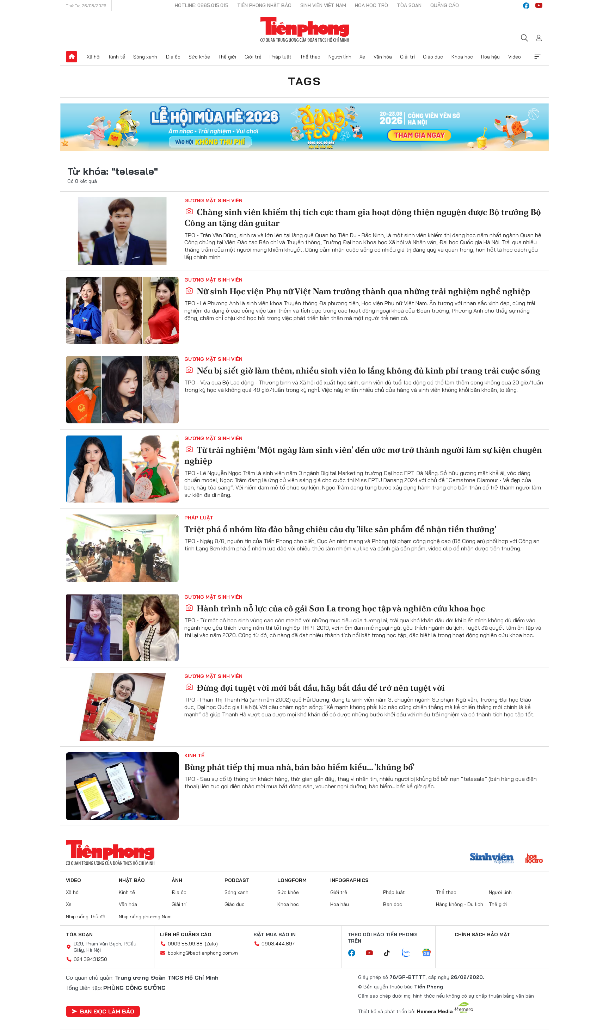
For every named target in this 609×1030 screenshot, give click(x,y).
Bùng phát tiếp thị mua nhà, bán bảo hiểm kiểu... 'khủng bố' (299, 766)
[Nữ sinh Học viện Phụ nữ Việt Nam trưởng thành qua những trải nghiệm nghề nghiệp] (122, 310)
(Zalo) (211, 943)
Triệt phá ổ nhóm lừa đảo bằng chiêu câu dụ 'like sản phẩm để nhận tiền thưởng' (340, 529)
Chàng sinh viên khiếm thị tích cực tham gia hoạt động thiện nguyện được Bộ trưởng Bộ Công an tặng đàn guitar (362, 217)
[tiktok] (390, 953)
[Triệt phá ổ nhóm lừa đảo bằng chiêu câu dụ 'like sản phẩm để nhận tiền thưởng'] (122, 548)
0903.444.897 (278, 943)
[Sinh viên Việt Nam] (492, 859)
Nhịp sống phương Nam (145, 916)
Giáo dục (433, 57)
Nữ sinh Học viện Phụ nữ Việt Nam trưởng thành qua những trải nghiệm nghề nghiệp (362, 291)
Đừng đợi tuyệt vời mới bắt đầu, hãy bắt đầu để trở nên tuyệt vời (320, 687)
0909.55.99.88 (185, 943)
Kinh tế (117, 57)
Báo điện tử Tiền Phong (304, 29)
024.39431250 (90, 959)
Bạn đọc (392, 904)
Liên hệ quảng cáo (185, 934)
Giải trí (407, 57)
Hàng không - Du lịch (459, 904)
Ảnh (177, 880)
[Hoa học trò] (534, 859)
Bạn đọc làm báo (107, 1011)
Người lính (339, 57)
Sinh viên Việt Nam (323, 5)
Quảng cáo (444, 5)
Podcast (237, 880)
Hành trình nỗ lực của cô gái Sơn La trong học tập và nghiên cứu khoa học (340, 608)
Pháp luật (280, 57)
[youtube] (539, 5)
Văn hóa (383, 57)
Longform (292, 880)
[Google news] (430, 953)
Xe (362, 57)
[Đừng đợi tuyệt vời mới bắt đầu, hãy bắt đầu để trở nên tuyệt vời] (122, 707)
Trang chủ (71, 56)
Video (514, 57)
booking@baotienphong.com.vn (203, 953)
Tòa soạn (409, 5)
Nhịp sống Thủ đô (85, 916)
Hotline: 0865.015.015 (201, 5)
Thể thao (310, 57)
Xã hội (93, 57)
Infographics (349, 880)
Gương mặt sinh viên (213, 200)
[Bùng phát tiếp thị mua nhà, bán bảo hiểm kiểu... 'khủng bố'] (122, 786)
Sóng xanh (145, 57)
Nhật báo (132, 880)
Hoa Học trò (371, 5)
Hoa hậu (490, 57)
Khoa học (462, 57)
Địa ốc (173, 57)
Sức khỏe (199, 57)
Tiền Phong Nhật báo (264, 5)
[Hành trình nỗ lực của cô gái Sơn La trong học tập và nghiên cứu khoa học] (122, 627)
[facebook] (526, 5)
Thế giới (227, 57)
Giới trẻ (253, 57)
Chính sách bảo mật (482, 934)
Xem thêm (537, 56)
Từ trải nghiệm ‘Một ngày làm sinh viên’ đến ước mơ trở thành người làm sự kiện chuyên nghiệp (363, 455)
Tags (304, 81)
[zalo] (409, 953)
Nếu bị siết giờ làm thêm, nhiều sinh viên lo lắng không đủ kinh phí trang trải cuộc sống (367, 370)
